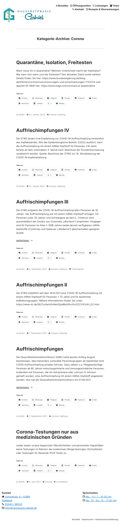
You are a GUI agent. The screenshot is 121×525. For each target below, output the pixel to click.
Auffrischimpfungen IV (42, 130)
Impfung (61, 114)
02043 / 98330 (13, 504)
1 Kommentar (77, 269)
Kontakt (79, 9)
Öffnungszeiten (81, 5)
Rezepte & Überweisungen (103, 9)
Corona (52, 114)
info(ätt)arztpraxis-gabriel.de (21, 508)
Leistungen (101, 5)
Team (115, 5)
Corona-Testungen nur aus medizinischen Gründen (47, 434)
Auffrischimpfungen (39, 349)
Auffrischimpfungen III (42, 202)
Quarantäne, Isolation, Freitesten (54, 62)
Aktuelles (62, 5)
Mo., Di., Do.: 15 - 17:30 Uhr (101, 500)
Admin (22, 114)
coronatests (61, 482)
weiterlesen (27, 240)
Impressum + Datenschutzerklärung (100, 519)
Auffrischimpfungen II (41, 285)
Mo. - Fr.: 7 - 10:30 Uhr (99, 496)
